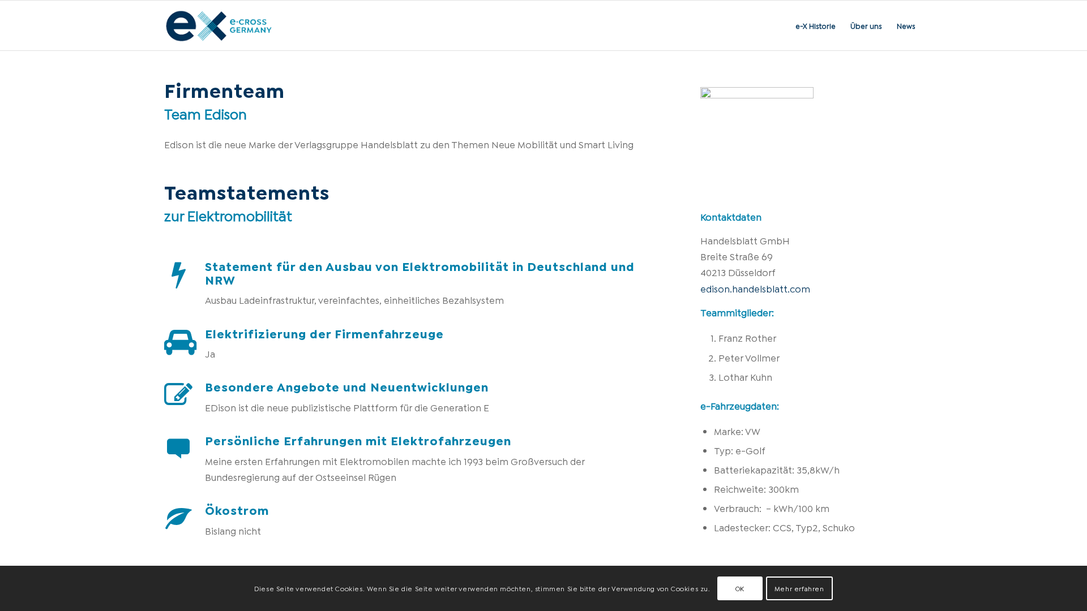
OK (739, 588)
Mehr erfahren (799, 588)
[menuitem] (815, 25)
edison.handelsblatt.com (755, 288)
